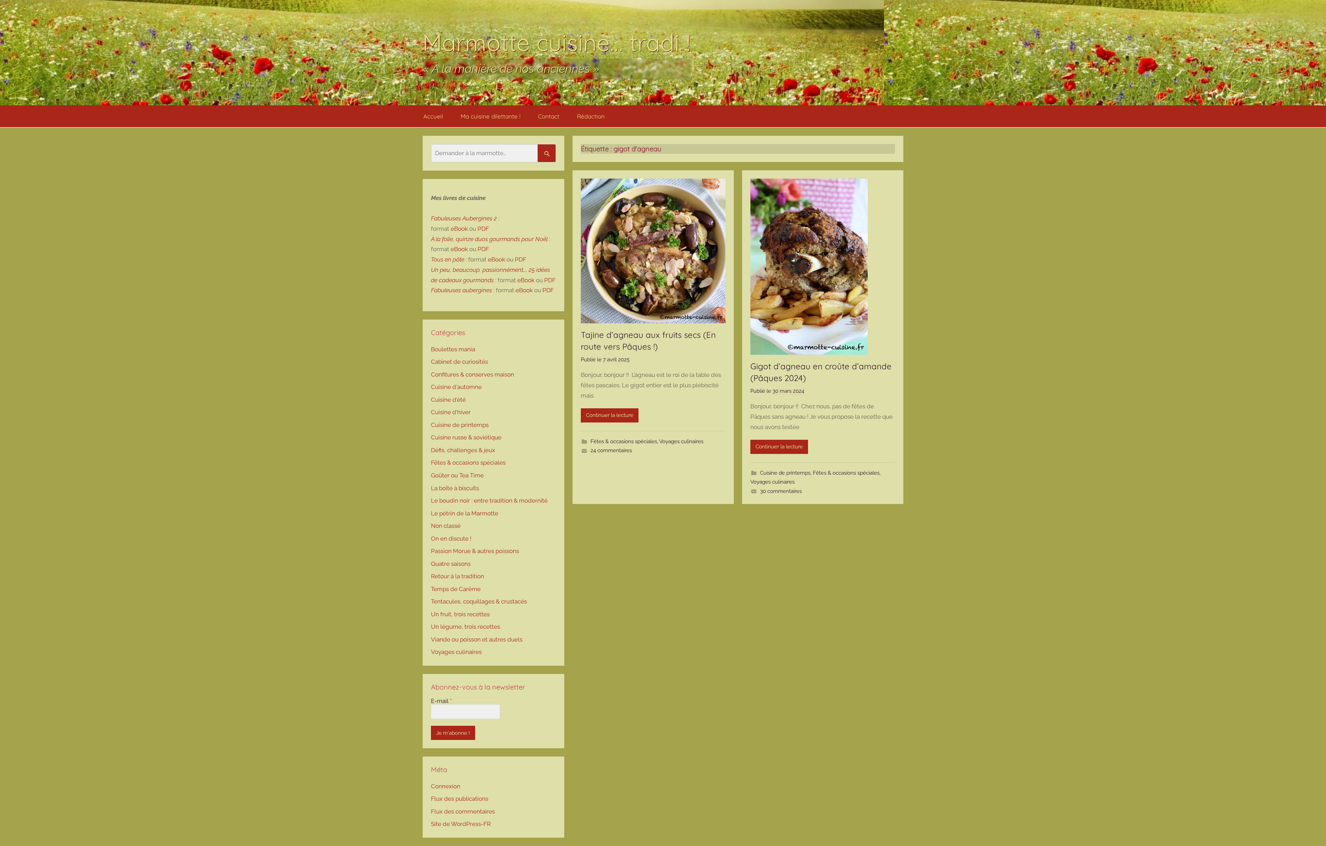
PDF (483, 228)
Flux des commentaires (463, 811)
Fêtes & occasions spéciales (623, 441)
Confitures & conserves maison (472, 374)
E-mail (441, 700)
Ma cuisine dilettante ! (490, 116)
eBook (459, 228)
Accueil (433, 116)
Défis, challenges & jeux (463, 450)
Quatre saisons (451, 563)
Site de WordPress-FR (461, 823)
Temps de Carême (456, 589)
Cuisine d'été (448, 399)
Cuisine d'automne (456, 386)
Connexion (445, 786)
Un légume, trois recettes (465, 626)
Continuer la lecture (609, 415)
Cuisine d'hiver (451, 412)
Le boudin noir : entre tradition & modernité (489, 500)
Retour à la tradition (457, 576)
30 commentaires (781, 491)
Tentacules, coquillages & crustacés (479, 601)
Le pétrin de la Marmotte (464, 513)
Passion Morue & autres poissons (475, 551)
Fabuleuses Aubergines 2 (464, 218)
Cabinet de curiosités (459, 361)
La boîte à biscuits (455, 488)
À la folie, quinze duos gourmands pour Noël (489, 239)
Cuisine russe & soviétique (466, 437)
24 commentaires (611, 450)
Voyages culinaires (681, 441)
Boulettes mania (453, 349)
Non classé (446, 525)
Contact (548, 116)
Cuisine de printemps (785, 473)
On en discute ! (451, 538)
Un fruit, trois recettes (460, 614)
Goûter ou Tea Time (457, 475)
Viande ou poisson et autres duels (476, 639)
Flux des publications (459, 798)
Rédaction (591, 116)
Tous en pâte (447, 259)
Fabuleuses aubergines (461, 290)
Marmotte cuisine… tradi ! (557, 42)
